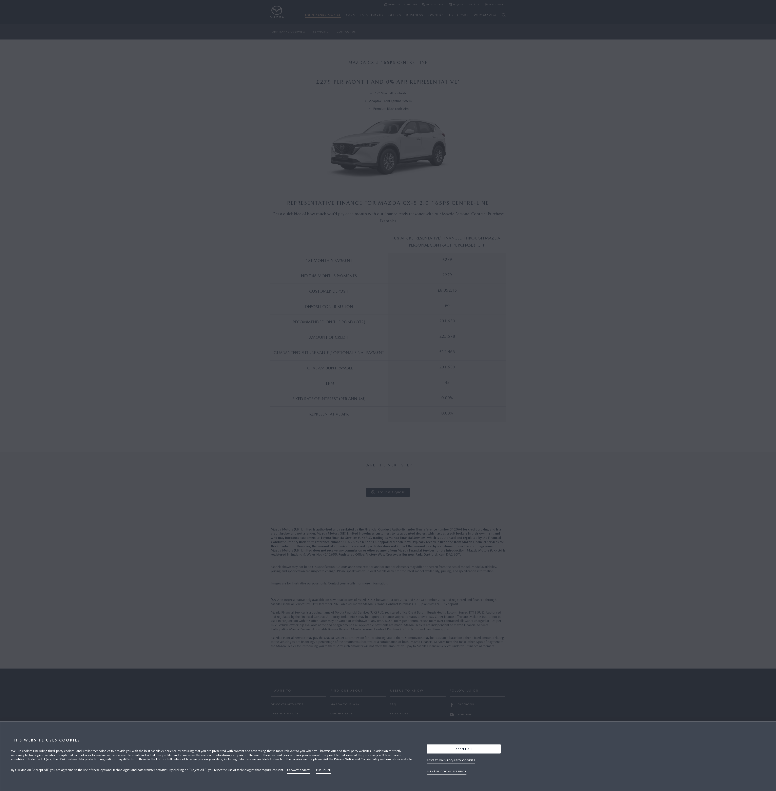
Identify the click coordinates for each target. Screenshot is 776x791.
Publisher (323, 770)
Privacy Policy (298, 770)
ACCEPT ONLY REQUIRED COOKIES (451, 759)
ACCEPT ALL (463, 748)
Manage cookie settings (446, 771)
